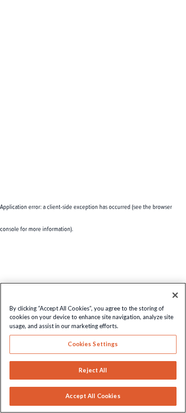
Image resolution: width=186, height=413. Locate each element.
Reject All (93, 370)
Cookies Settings (93, 344)
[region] (93, 348)
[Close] (175, 295)
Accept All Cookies (92, 395)
